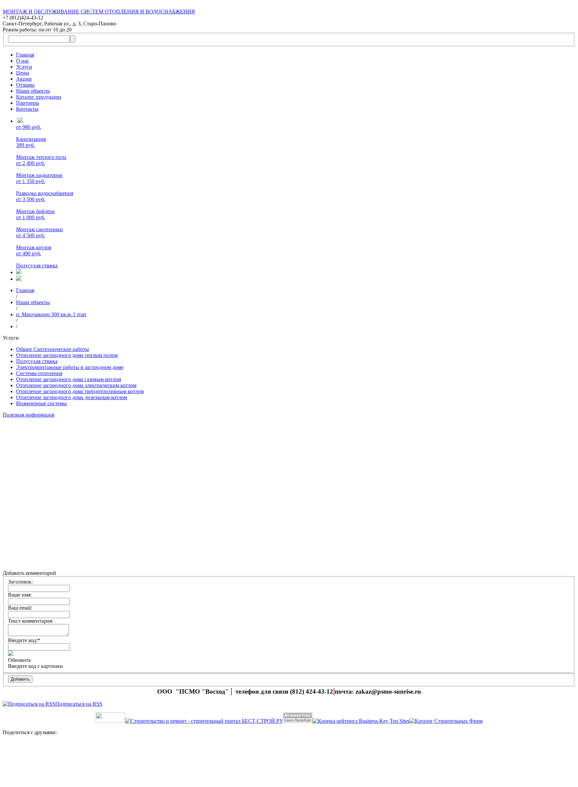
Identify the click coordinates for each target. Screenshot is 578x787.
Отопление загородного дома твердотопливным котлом (80, 391)
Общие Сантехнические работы (52, 349)
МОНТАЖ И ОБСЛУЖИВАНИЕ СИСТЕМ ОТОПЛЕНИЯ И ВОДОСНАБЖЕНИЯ (99, 11)
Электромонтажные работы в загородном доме (69, 367)
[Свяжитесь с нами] (289, 762)
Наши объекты (33, 91)
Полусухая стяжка (37, 361)
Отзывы (25, 85)
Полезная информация (28, 415)
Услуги (24, 67)
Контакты (27, 109)
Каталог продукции (38, 97)
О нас (22, 61)
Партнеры (27, 103)
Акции (24, 79)
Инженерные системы (41, 403)
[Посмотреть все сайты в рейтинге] (360, 721)
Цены (22, 73)
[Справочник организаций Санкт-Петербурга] (110, 721)
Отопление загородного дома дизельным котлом (71, 397)
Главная (25, 55)
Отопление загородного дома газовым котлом (68, 379)
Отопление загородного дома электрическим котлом (76, 385)
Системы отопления (39, 373)
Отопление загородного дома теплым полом (67, 355)
